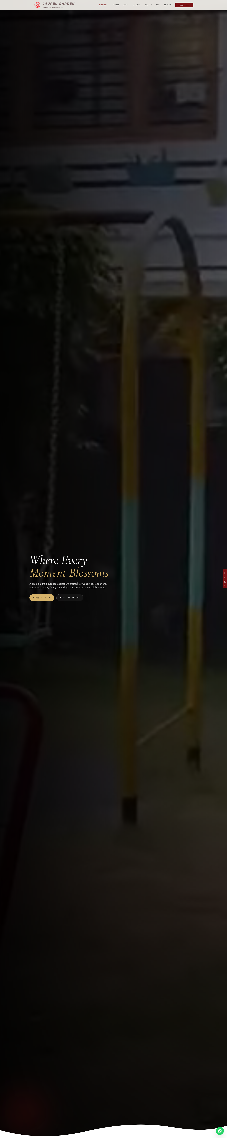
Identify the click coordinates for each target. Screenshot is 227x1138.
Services (115, 5)
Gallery (148, 5)
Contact (167, 5)
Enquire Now (184, 5)
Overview (103, 5)
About (125, 5)
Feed (158, 5)
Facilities (137, 5)
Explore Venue (69, 597)
